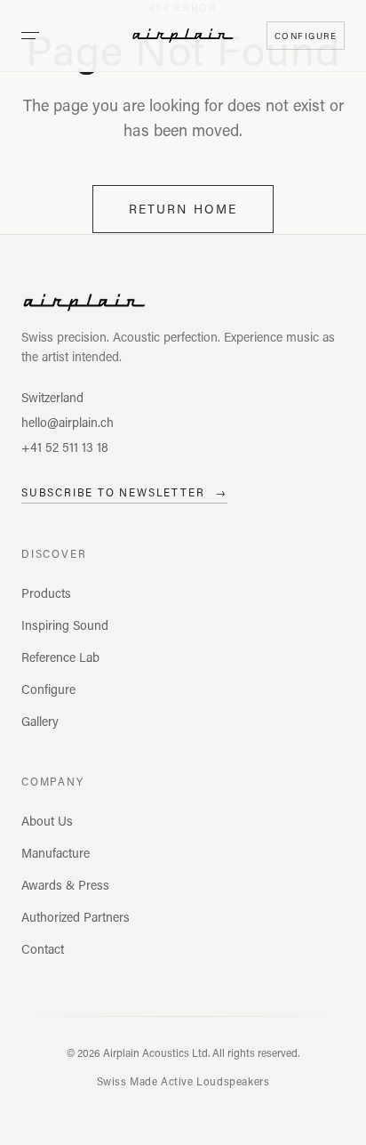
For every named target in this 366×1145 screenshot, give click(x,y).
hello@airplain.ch (67, 422)
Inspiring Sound (64, 625)
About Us (47, 820)
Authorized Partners (75, 916)
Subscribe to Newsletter (124, 492)
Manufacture (55, 852)
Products (46, 593)
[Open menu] (30, 35)
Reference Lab (60, 657)
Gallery (40, 721)
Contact (42, 948)
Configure (48, 689)
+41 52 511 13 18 (64, 447)
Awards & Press (65, 884)
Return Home (183, 208)
